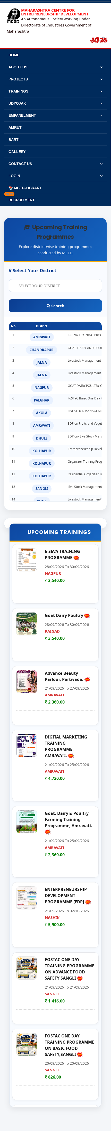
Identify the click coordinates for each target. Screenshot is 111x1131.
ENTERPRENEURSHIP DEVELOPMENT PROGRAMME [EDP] (66, 896)
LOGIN (14, 176)
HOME (13, 55)
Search (57, 305)
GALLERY (16, 152)
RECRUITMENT (20, 198)
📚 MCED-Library (24, 188)
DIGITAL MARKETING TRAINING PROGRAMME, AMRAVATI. (66, 746)
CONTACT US (20, 164)
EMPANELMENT (22, 115)
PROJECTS (18, 79)
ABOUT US (17, 67)
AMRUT (15, 127)
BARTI (14, 140)
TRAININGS (18, 91)
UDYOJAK (17, 103)
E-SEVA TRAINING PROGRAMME (62, 554)
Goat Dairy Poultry (64, 615)
